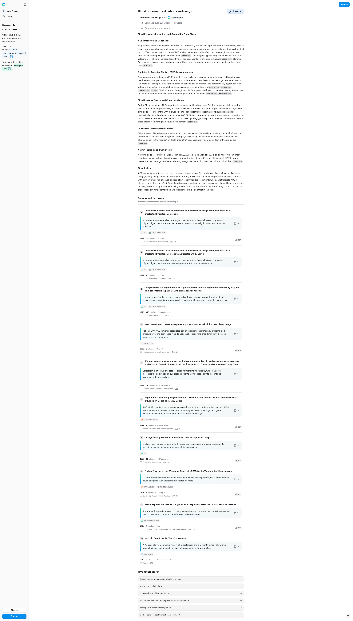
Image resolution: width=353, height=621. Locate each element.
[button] (344, 4)
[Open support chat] (348, 616)
